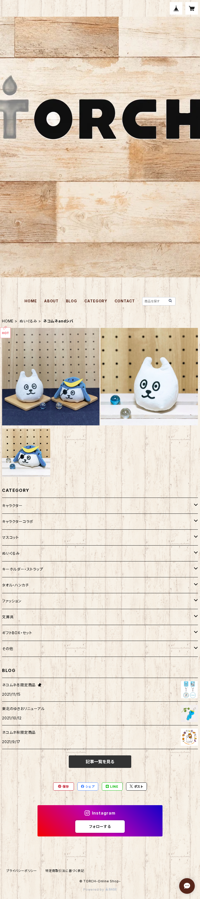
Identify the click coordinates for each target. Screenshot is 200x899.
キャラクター (12, 505)
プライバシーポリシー (21, 871)
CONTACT (125, 301)
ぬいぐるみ (28, 321)
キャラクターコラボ (17, 521)
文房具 (8, 617)
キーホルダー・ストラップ (22, 569)
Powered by (94, 889)
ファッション (11, 601)
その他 (7, 648)
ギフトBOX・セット (17, 633)
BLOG (71, 301)
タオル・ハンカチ (15, 585)
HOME (30, 301)
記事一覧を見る (100, 761)
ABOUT (51, 301)
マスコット (10, 537)
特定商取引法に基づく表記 (64, 871)
